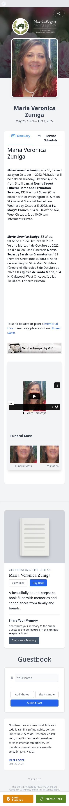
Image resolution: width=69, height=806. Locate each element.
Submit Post (34, 703)
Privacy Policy (24, 789)
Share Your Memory (24, 640)
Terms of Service (44, 789)
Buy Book (38, 583)
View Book (18, 583)
